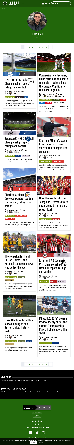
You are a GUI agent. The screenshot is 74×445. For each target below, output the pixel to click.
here (20, 392)
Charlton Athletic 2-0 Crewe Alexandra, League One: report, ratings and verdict (19, 200)
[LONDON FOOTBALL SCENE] (11, 3)
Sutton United (9, 280)
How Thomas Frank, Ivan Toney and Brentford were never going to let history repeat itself (53, 203)
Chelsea (42, 103)
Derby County (19, 97)
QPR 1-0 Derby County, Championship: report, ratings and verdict (17, 83)
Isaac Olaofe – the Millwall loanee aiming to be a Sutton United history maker (19, 325)
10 (43, 47)
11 (46, 47)
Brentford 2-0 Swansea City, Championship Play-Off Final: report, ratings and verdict (53, 266)
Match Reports (9, 97)
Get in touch (18, 380)
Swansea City (26, 156)
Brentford (56, 219)
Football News (43, 407)
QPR (26, 97)
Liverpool (48, 103)
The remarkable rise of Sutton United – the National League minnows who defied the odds (19, 261)
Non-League (22, 277)
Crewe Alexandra (10, 218)
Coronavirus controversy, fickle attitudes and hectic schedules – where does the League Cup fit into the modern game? (53, 82)
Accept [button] (33, 443)
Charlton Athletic (58, 161)
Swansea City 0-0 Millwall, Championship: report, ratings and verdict (19, 142)
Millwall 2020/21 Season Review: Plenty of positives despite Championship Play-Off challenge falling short (53, 325)
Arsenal (63, 100)
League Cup (56, 100)
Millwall (18, 156)
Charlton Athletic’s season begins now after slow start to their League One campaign (53, 146)
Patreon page (61, 392)
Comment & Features (45, 100)
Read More (41, 442)
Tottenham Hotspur (58, 103)
